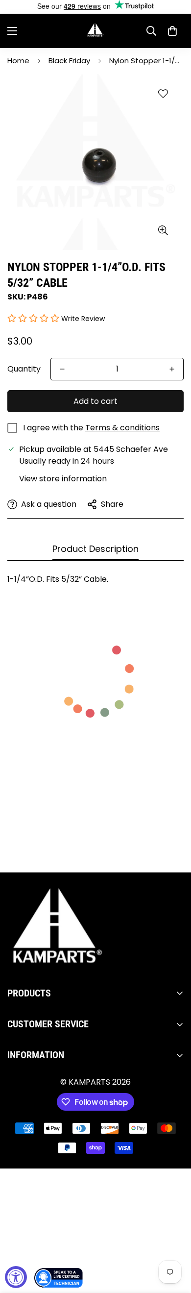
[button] (172, 31)
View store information (63, 478)
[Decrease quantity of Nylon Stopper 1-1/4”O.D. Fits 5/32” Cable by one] (62, 369)
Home (18, 60)
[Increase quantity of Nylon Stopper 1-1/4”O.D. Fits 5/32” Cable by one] (172, 369)
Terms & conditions (122, 427)
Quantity (24, 368)
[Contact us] (58, 1278)
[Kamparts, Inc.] (96, 31)
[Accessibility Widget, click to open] (16, 1277)
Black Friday (69, 60)
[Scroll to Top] (173, 1241)
